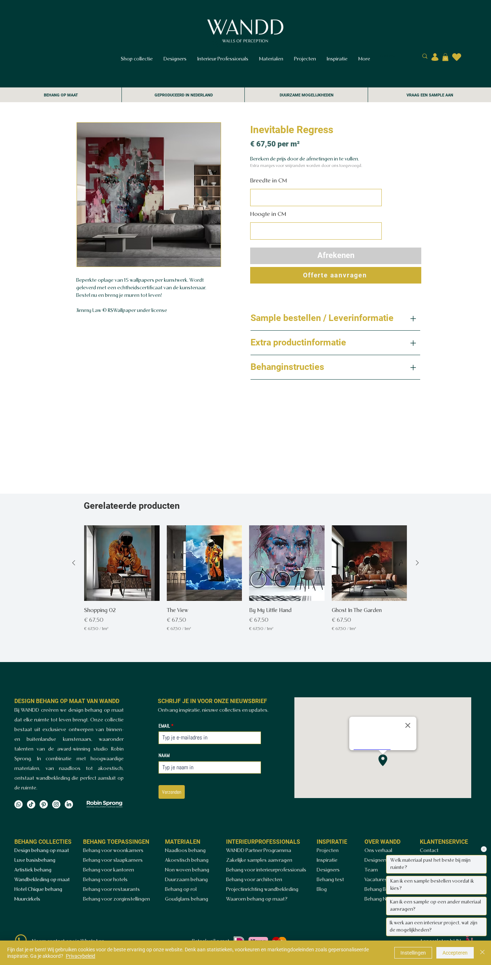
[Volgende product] (417, 562)
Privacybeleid (80, 956)
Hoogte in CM (268, 214)
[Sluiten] (482, 952)
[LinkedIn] (69, 804)
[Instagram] (56, 804)
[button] (445, 57)
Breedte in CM (268, 181)
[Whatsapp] (18, 804)
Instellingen (413, 953)
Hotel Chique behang (38, 889)
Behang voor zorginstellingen (116, 899)
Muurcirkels (27, 899)
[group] (245, 579)
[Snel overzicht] (122, 563)
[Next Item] (207, 194)
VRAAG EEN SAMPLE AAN (430, 95)
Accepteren (455, 953)
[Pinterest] (44, 804)
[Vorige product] (73, 562)
